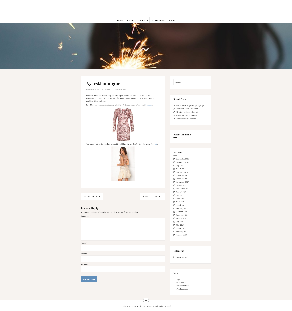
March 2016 (180, 228)
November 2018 (182, 162)
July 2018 (179, 165)
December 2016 (182, 215)
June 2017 (180, 198)
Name (84, 243)
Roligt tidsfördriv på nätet (187, 115)
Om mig (130, 20)
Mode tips (143, 20)
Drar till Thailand (92, 196)
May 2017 (180, 202)
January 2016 (181, 235)
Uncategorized (120, 89)
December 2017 (182, 178)
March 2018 (180, 169)
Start (172, 20)
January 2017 (181, 212)
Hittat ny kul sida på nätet (187, 112)
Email (84, 253)
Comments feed (182, 286)
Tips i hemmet (158, 20)
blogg (120, 20)
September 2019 (182, 159)
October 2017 (181, 185)
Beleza (107, 89)
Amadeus (157, 306)
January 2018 (181, 175)
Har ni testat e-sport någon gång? (190, 105)
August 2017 (181, 192)
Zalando (148, 105)
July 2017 (179, 195)
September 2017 (182, 188)
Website (84, 264)
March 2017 (180, 205)
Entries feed (181, 282)
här (156, 144)
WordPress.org (182, 289)
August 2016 (181, 218)
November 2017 (182, 182)
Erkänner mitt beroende (186, 118)
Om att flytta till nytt (153, 196)
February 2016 (182, 231)
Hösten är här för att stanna (187, 109)
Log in (178, 279)
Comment (86, 216)
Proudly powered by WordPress (132, 306)
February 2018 (182, 172)
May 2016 (180, 225)
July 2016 (179, 221)
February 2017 (182, 208)
